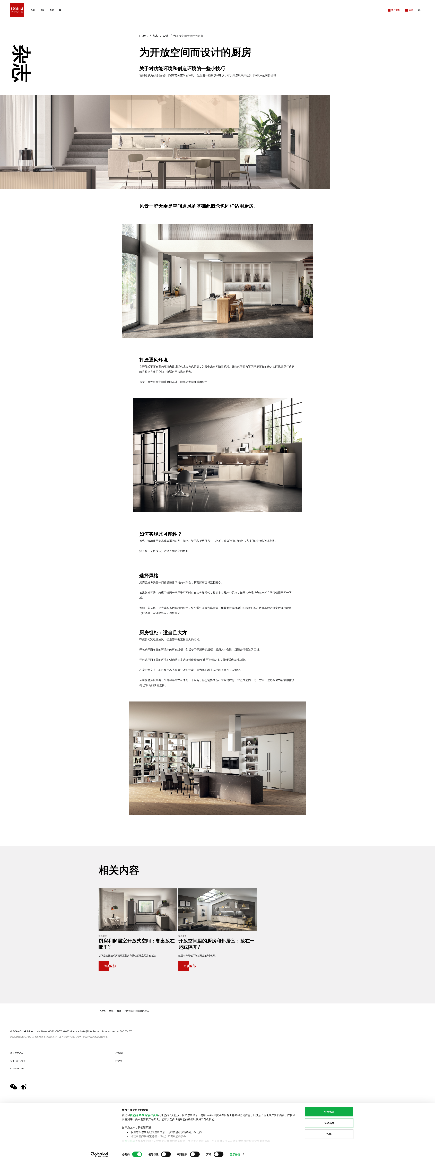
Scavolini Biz (17, 1068)
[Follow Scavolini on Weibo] (23, 1087)
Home (143, 36)
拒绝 (329, 1134)
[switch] (166, 1154)
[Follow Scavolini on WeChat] (13, 1087)
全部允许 (329, 1111)
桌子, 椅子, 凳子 (17, 1060)
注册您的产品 (16, 1053)
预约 (410, 10)
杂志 (52, 10)
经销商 (119, 1060)
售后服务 (395, 10)
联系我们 (120, 1053)
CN (419, 10)
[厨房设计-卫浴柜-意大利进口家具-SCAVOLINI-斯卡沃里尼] (17, 10)
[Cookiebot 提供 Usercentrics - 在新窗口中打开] (99, 1154)
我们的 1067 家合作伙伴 (144, 1115)
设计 (165, 36)
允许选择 (329, 1122)
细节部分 (130, 1140)
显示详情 (235, 1154)
